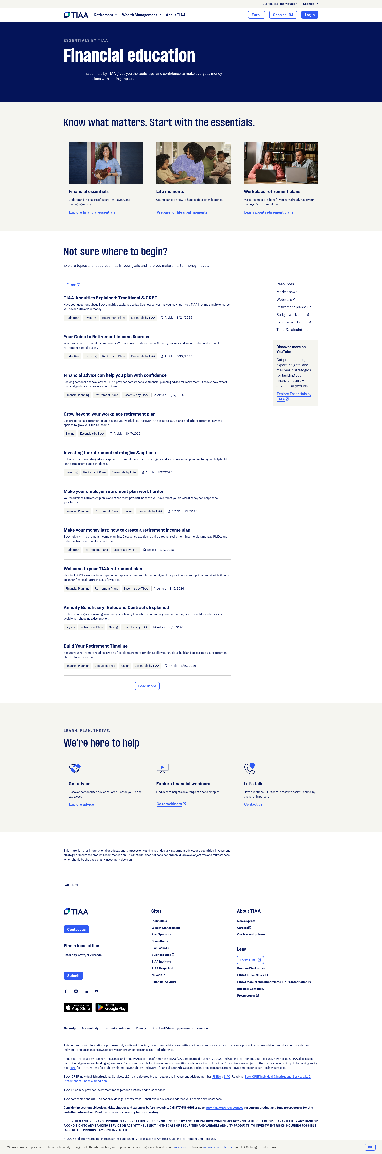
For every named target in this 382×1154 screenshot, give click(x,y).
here (73, 1067)
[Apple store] (78, 1007)
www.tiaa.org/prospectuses (224, 1107)
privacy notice (181, 1147)
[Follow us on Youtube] (97, 991)
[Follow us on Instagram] (76, 991)
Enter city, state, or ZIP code (83, 955)
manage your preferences (219, 1147)
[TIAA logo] (76, 912)
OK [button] (370, 1147)
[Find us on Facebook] (66, 991)
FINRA (216, 1076)
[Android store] (112, 1007)
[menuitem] (289, 4)
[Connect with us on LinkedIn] (86, 991)
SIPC (227, 1076)
